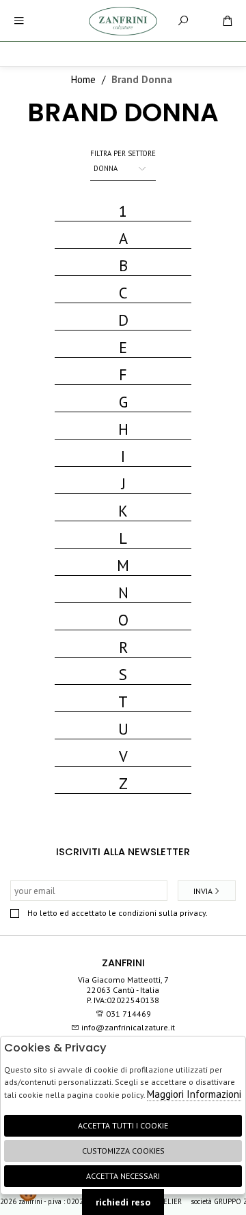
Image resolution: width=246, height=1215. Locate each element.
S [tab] (123, 674)
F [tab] (123, 374)
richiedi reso (123, 1202)
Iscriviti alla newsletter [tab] (123, 852)
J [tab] (123, 483)
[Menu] (18, 20)
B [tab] (123, 265)
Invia (203, 891)
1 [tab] (123, 211)
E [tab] (123, 347)
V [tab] (123, 756)
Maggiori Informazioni (194, 1094)
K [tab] (123, 511)
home (83, 79)
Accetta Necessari (123, 1176)
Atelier (169, 1201)
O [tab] (123, 620)
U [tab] (123, 729)
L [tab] (123, 538)
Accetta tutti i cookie (123, 1125)
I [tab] (123, 456)
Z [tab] (123, 783)
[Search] (182, 20)
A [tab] (123, 238)
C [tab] (123, 293)
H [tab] (123, 429)
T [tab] (123, 701)
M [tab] (123, 565)
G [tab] (123, 402)
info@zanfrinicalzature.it (127, 1027)
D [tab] (123, 320)
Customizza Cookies (123, 1150)
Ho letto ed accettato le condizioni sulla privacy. (117, 913)
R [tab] (123, 647)
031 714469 (128, 1014)
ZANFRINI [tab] (123, 963)
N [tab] (123, 592)
